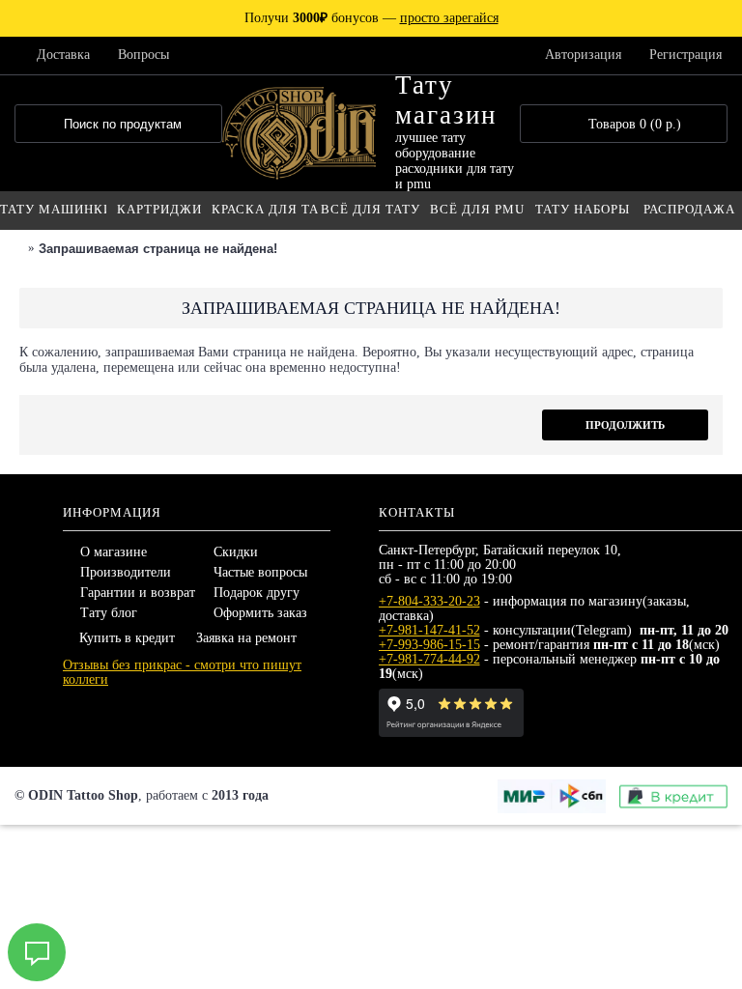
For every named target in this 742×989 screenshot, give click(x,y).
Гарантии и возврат (137, 592)
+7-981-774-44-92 (429, 659)
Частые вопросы (260, 572)
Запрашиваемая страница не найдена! (158, 248)
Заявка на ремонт (246, 638)
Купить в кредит (127, 638)
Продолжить (625, 425)
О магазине (113, 552)
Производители (125, 572)
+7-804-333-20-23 (429, 601)
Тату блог (108, 613)
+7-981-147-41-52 (429, 630)
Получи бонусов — (371, 18)
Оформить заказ (260, 613)
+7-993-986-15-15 (429, 644)
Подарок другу (257, 592)
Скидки (236, 552)
